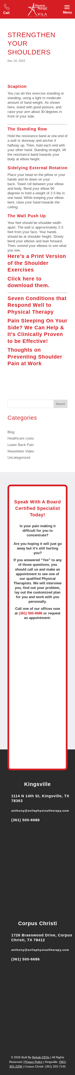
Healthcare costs (21, 438)
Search (60, 403)
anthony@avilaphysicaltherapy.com (40, 810)
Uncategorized (19, 458)
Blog (11, 432)
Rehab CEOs (40, 1057)
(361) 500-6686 (30, 613)
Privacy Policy (33, 1062)
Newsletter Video (21, 451)
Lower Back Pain (21, 445)
